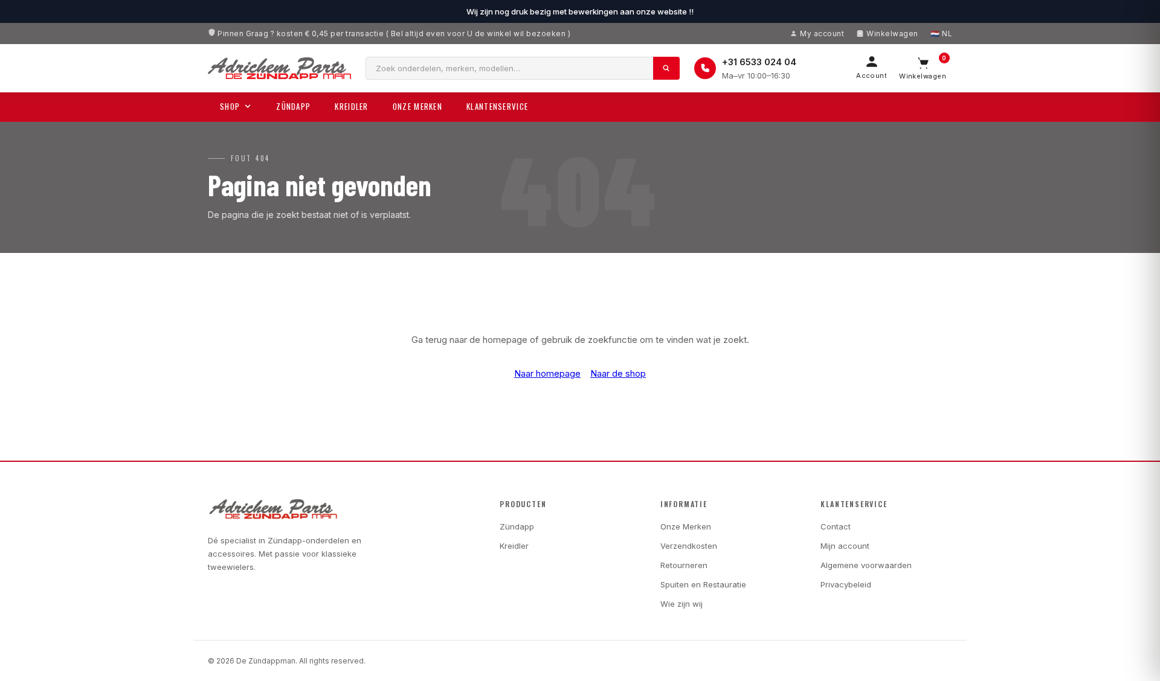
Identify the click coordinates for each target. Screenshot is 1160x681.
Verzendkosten (688, 546)
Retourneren (683, 565)
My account (822, 33)
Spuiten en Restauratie (703, 584)
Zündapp (293, 106)
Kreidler (351, 106)
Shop (230, 106)
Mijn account (844, 546)
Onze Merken (417, 106)
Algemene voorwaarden (866, 565)
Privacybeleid (845, 584)
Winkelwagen (892, 33)
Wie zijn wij (681, 604)
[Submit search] (666, 68)
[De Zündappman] (279, 68)
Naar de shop (618, 373)
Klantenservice (497, 106)
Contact (835, 526)
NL (947, 33)
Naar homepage (547, 373)
